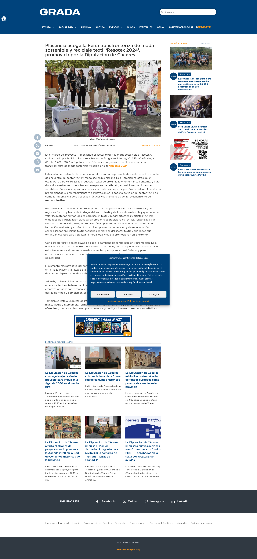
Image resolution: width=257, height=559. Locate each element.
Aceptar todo (103, 294)
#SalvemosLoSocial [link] (181, 27)
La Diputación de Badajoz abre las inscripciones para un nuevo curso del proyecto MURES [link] (194, 172)
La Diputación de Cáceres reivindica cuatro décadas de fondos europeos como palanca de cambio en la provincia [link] (142, 380)
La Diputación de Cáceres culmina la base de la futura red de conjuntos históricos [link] (102, 376)
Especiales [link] (145, 27)
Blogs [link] (131, 27)
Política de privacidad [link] (138, 300)
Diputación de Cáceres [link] (102, 145)
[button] (37, 137)
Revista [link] (46, 27)
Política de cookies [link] (116, 300)
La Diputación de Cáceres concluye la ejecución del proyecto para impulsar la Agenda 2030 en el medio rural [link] (62, 380)
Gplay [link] (160, 27)
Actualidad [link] (66, 27)
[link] (4, 19)
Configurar (154, 294)
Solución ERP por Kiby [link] (128, 549)
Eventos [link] (114, 27)
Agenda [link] (100, 27)
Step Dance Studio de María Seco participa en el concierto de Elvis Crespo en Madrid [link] (193, 129)
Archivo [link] (86, 27)
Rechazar (128, 294)
